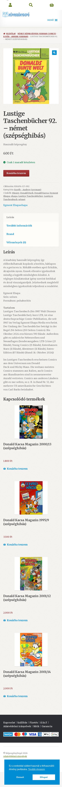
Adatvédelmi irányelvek (17, 726)
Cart (51, 5)
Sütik (36, 726)
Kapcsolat (9, 722)
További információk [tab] (19, 225)
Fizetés (34, 722)
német (21, 199)
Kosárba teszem (16, 173)
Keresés (31, 5)
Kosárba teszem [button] (17, 468)
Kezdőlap (11, 34)
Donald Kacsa (41, 193)
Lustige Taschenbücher (30, 196)
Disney (15, 193)
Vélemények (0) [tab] (16, 242)
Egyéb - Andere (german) (15, 36)
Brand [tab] (10, 234)
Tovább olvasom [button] (36, 769)
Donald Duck (26, 193)
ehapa (14, 196)
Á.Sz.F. (43, 722)
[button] (50, 20)
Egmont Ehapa (11, 205)
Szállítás (22, 722)
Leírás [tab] (10, 217)
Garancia (47, 726)
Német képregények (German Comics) (37, 34)
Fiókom (10, 5)
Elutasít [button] (20, 777)
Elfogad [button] (44, 777)
